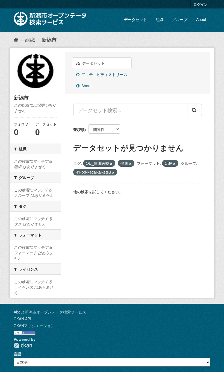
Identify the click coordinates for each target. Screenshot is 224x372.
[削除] (111, 163)
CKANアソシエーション (34, 325)
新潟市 (49, 39)
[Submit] (194, 110)
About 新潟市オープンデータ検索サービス (50, 312)
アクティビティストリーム (103, 74)
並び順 (79, 129)
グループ (179, 19)
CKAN (23, 345)
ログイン (200, 4)
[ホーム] (16, 39)
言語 (17, 353)
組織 (159, 19)
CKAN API (22, 318)
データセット (135, 19)
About (201, 19)
